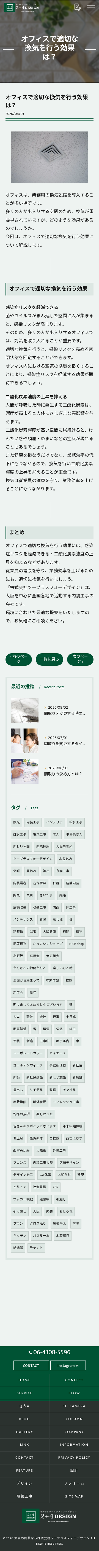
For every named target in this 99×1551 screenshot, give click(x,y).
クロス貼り (38, 1223)
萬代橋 (58, 919)
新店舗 (77, 1077)
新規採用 (43, 846)
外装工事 (59, 1150)
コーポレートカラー (28, 1053)
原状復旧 (19, 1102)
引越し (61, 1199)
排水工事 (19, 834)
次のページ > (80, 659)
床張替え (59, 1223)
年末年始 (52, 980)
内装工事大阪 (43, 1162)
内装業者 (19, 883)
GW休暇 (45, 1175)
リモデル (36, 1090)
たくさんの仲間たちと (29, 968)
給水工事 (75, 822)
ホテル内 (62, 1041)
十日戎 (71, 1017)
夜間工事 (62, 871)
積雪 (46, 1029)
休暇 (16, 871)
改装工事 (39, 907)
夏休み (31, 871)
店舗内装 (72, 883)
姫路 (62, 895)
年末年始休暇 (72, 1126)
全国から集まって (26, 980)
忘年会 (35, 956)
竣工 (72, 1029)
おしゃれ (66, 1211)
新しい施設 (58, 1077)
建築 (81, 1175)
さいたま (46, 895)
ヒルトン (19, 1187)
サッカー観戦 (23, 1199)
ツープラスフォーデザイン (33, 859)
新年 (33, 992)
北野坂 (18, 956)
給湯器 (18, 1248)
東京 (29, 895)
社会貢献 (39, 1187)
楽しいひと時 (63, 968)
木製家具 (62, 1235)
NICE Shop (76, 944)
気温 (59, 1029)
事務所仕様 (58, 1065)
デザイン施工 (23, 1175)
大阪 (36, 1211)
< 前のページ (19, 659)
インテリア (54, 822)
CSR (55, 1187)
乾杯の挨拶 (21, 1114)
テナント (36, 1248)
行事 (56, 1017)
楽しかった (44, 1114)
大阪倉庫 (49, 931)
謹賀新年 (36, 1138)
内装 (49, 1211)
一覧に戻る (49, 659)
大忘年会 (52, 956)
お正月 (18, 1138)
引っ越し (19, 1211)
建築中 (45, 1199)
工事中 (45, 1041)
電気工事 (39, 834)
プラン (18, 1223)
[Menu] (90, 7)
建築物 (18, 931)
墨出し (18, 1090)
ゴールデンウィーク (28, 1065)
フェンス (19, 1162)
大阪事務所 (64, 846)
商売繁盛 (19, 1029)
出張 (33, 931)
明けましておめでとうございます (38, 1004)
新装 (16, 1041)
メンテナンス (23, 919)
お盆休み (65, 859)
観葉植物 (19, 944)
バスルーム (41, 1235)
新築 (16, 1077)
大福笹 (41, 1150)
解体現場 (39, 1102)
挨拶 (69, 980)
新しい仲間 (21, 846)
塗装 (76, 1223)
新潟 (43, 919)
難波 (29, 1017)
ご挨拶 (54, 1138)
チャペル (69, 1090)
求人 (56, 834)
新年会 (18, 992)
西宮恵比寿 (21, 1150)
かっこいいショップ (48, 944)
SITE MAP (74, 1496)
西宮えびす (74, 1138)
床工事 (71, 907)
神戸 (46, 871)
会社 (43, 1017)
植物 (79, 931)
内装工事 (33, 822)
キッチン (19, 1235)
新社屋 (77, 1065)
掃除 (66, 931)
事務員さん (74, 834)
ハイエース (58, 1053)
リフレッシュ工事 (66, 1102)
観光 (16, 822)
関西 (56, 907)
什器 (56, 883)
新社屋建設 (34, 1077)
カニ (16, 1017)
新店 (29, 1041)
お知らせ (64, 1175)
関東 (16, 895)
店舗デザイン (69, 1162)
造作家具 (39, 883)
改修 (53, 1090)
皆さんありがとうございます (34, 1126)
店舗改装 (19, 907)
